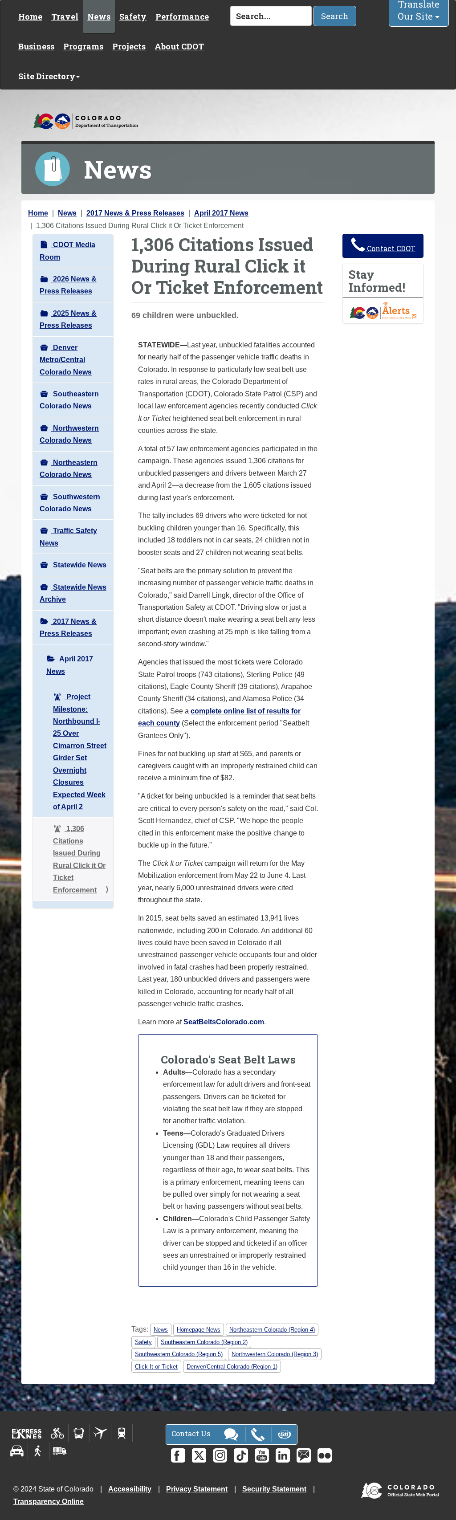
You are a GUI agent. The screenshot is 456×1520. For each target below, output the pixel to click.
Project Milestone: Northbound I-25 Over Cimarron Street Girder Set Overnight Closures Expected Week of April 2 (79, 752)
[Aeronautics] (100, 1433)
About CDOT (179, 46)
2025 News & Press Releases (68, 319)
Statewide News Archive (73, 593)
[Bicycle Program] (58, 1433)
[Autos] (17, 1451)
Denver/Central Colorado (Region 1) (232, 1366)
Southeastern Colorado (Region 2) (204, 1342)
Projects (129, 46)
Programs (83, 46)
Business (36, 46)
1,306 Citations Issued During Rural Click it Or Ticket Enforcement (79, 859)
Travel (64, 16)
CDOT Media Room (67, 251)
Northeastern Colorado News (69, 468)
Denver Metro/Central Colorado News (66, 360)
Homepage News (198, 1329)
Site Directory (46, 76)
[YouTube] (262, 1455)
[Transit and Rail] (79, 1433)
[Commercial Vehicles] (59, 1451)
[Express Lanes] (27, 1433)
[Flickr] (324, 1455)
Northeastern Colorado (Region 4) (272, 1329)
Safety (133, 16)
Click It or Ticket (156, 1366)
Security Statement (274, 1489)
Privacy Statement (197, 1489)
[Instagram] (220, 1455)
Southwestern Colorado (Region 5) (179, 1354)
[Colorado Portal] (402, 1488)
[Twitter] (199, 1455)
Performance (182, 16)
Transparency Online (48, 1501)
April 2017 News (221, 213)
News (98, 16)
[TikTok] (241, 1455)
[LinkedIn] (282, 1455)
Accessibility (129, 1489)
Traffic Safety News (68, 536)
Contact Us (191, 1433)
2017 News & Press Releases (135, 213)
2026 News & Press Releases (68, 285)
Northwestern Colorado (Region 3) (275, 1354)
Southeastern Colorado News (69, 400)
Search (335, 16)
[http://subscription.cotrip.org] (383, 310)
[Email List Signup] (303, 1455)
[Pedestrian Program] (38, 1451)
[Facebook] (178, 1455)
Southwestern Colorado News (70, 503)
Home (30, 16)
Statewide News (78, 565)
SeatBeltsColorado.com (223, 1022)
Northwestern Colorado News (69, 434)
